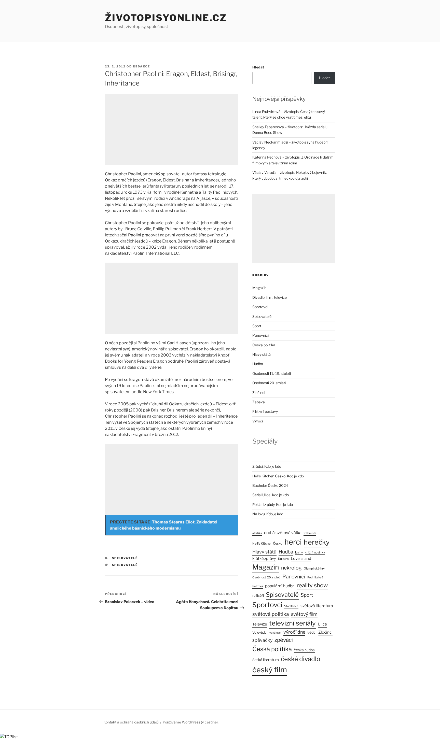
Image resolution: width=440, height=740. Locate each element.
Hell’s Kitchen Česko (267, 543)
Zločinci (258, 392)
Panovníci (260, 335)
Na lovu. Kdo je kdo (267, 514)
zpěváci (283, 640)
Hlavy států (261, 354)
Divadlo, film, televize (269, 297)
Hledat (258, 67)
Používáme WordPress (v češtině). (190, 722)
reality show (312, 585)
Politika (257, 586)
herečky (316, 542)
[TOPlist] (9, 736)
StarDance (291, 606)
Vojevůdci (259, 632)
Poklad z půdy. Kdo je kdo (272, 504)
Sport (256, 326)
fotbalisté (310, 533)
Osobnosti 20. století (269, 383)
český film (269, 669)
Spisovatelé (125, 558)
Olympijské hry (314, 568)
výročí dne (294, 632)
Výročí (257, 421)
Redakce (141, 66)
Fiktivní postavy (265, 411)
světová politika (270, 614)
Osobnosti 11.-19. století (271, 373)
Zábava (258, 402)
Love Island (301, 558)
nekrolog (291, 568)
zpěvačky (262, 640)
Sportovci (260, 307)
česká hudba (304, 650)
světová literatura (316, 605)
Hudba (257, 364)
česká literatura (265, 660)
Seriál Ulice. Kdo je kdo (270, 495)
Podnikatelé (315, 577)
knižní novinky (315, 552)
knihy (299, 552)
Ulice (322, 624)
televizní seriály (292, 623)
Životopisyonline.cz (166, 17)
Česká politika (263, 345)
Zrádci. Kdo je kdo (266, 466)
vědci (311, 632)
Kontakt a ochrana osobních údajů (131, 722)
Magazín (259, 288)
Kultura (283, 559)
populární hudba (280, 586)
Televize (259, 624)
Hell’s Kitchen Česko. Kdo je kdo (278, 476)
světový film (304, 614)
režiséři (258, 595)
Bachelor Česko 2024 (270, 485)
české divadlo (300, 659)
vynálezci (275, 632)
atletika (257, 533)
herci (293, 541)
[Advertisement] (171, 129)
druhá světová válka (282, 532)
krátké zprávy (264, 558)
